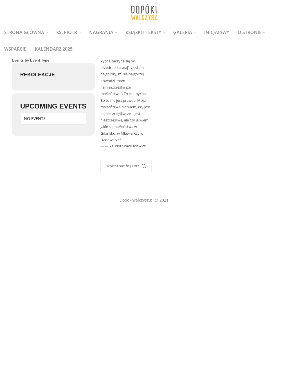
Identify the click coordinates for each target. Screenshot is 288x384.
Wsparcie (15, 49)
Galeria (182, 32)
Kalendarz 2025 (54, 49)
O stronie (250, 32)
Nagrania (101, 32)
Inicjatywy (216, 32)
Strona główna (24, 32)
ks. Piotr (66, 32)
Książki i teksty (143, 32)
